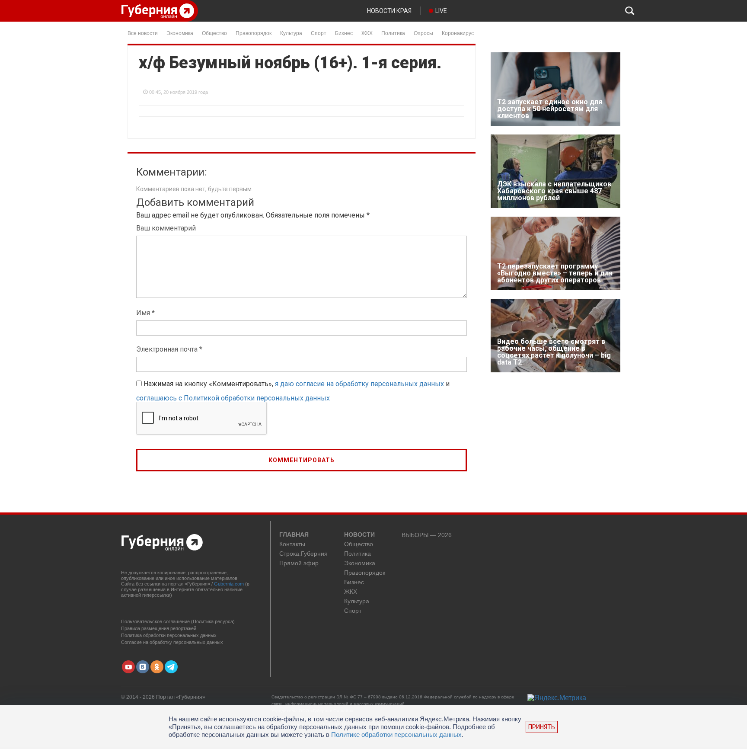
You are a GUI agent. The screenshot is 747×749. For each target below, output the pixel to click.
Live (441, 10)
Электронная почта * (169, 349)
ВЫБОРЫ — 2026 (427, 535)
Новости (359, 535)
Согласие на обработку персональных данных (172, 642)
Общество (214, 32)
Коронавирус (458, 32)
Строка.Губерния (303, 554)
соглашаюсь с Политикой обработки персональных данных (233, 398)
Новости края (389, 10)
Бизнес (344, 32)
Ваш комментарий (166, 228)
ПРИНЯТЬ (541, 726)
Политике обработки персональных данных (396, 734)
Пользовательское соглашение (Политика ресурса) (178, 621)
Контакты (292, 544)
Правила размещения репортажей (158, 628)
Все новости (143, 32)
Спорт (318, 32)
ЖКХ (367, 32)
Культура (291, 32)
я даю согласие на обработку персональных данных (359, 384)
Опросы (423, 32)
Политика (393, 32)
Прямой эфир (299, 563)
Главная (294, 535)
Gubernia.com (229, 583)
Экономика (179, 32)
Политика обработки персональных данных (169, 635)
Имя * (145, 313)
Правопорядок (253, 32)
